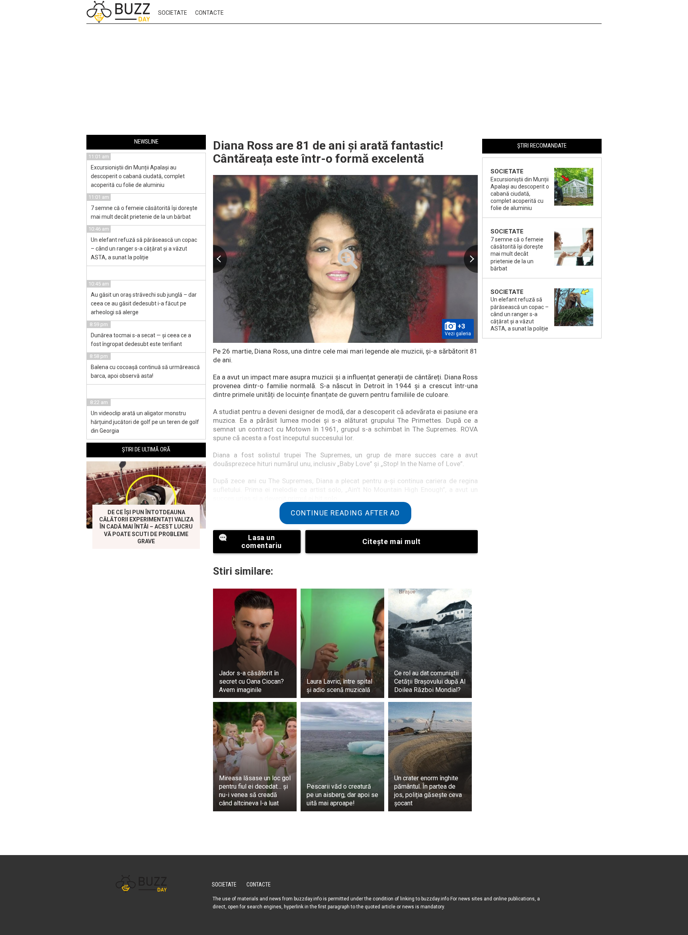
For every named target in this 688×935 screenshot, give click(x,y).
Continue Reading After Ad (345, 513)
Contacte (209, 13)
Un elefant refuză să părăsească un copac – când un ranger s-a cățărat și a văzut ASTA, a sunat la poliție (144, 248)
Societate (172, 13)
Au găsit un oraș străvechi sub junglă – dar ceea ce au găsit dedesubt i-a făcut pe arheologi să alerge (144, 303)
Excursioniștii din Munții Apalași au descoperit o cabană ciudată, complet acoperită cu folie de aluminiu (138, 176)
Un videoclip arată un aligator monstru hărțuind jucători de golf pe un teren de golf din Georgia (145, 422)
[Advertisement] (344, 80)
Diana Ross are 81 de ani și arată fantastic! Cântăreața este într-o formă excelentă (328, 151)
